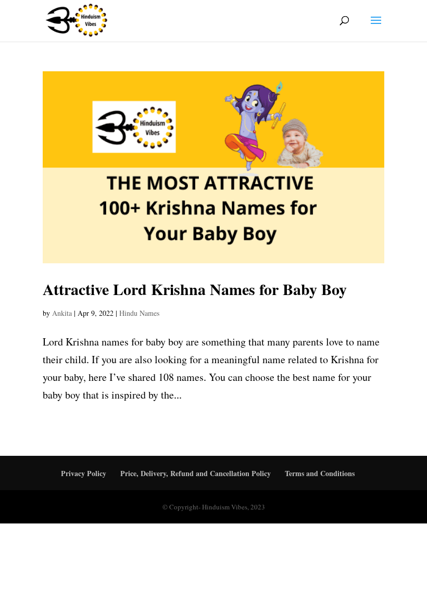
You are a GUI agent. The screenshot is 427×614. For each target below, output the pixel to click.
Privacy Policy (83, 473)
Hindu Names (139, 313)
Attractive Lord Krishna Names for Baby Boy (195, 288)
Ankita (62, 313)
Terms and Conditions (320, 473)
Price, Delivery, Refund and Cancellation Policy (195, 473)
